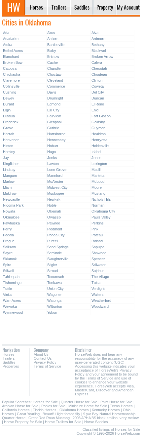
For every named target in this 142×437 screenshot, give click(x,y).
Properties (11, 366)
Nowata (9, 211)
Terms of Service (47, 366)
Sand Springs (58, 247)
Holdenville (100, 146)
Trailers (9, 358)
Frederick (10, 122)
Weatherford (101, 300)
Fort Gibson (101, 116)
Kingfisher (11, 164)
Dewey (8, 98)
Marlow (9, 181)
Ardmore (98, 39)
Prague (9, 241)
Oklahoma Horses (74, 410)
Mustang (98, 193)
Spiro (7, 265)
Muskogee (55, 193)
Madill (95, 170)
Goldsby (98, 122)
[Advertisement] (71, 327)
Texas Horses (121, 406)
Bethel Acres (13, 51)
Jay (6, 158)
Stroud (52, 271)
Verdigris (98, 289)
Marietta (97, 176)
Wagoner (54, 295)
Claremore (11, 80)
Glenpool (54, 122)
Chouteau (99, 74)
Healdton (98, 134)
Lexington (99, 164)
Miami (7, 187)
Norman (97, 205)
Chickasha (11, 74)
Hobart (52, 146)
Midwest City (57, 187)
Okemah (54, 211)
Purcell (52, 241)
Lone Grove (56, 170)
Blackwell (98, 51)
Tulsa (95, 283)
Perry (7, 229)
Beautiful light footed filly (61, 414)
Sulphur (97, 271)
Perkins (97, 223)
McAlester (55, 181)
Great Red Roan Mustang (49, 418)
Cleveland (55, 80)
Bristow (53, 57)
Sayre (8, 253)
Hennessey (56, 140)
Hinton (8, 146)
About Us (41, 354)
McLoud (97, 181)
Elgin (7, 110)
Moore (96, 187)
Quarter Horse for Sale (79, 402)
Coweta (97, 86)
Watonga (54, 300)
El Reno (97, 104)
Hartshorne (56, 134)
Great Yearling (28, 414)
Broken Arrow (102, 57)
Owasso (54, 217)
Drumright (55, 98)
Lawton (53, 164)
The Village (100, 277)
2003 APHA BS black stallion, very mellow (106, 418)
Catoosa (10, 68)
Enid (94, 110)
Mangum (10, 176)
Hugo (51, 152)
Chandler (54, 68)
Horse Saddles (96, 422)
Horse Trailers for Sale (63, 422)
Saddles (9, 362)
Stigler (52, 265)
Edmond (53, 104)
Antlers (52, 39)
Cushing (9, 92)
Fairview (54, 116)
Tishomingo (12, 283)
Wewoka (10, 306)
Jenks (52, 158)
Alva (94, 33)
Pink (94, 229)
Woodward (100, 306)
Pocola (8, 235)
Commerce (56, 86)
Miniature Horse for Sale (87, 406)
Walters (97, 295)
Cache (52, 62)
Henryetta (99, 140)
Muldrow (10, 193)
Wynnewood (13, 312)
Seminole (54, 253)
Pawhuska (11, 223)
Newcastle (11, 199)
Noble (51, 205)
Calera (96, 62)
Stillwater (98, 265)
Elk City (53, 110)
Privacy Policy (45, 362)
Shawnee (98, 253)
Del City (97, 92)
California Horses (16, 410)
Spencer (98, 259)
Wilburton (54, 306)
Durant (8, 104)
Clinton (96, 80)
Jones (96, 158)
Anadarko (10, 39)
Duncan (97, 98)
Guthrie (53, 128)
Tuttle (7, 289)
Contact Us (43, 358)
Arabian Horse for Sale (20, 406)
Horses (9, 354)
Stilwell (8, 271)
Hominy (9, 152)
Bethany (98, 45)
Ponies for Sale (53, 406)
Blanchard (11, 57)
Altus (51, 33)
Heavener (11, 140)
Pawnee (53, 223)
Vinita (7, 295)
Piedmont (54, 229)
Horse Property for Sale (23, 422)
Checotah (99, 68)
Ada (6, 33)
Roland (97, 241)
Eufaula (9, 116)
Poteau (97, 235)
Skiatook (10, 259)
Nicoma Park (13, 205)
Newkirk (53, 199)
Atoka (7, 45)
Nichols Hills (101, 199)
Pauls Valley (101, 217)
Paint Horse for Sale (116, 402)
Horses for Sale (45, 402)
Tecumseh (55, 277)
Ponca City (56, 235)
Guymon (98, 128)
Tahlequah (11, 277)
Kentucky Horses (106, 410)
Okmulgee (11, 217)
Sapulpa (97, 247)
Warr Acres (12, 300)
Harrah (8, 134)
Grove (8, 128)
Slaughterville (57, 259)
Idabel (96, 152)
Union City (55, 289)
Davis (51, 92)
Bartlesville (55, 45)
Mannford (54, 176)
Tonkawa (54, 283)
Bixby (51, 51)
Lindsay (9, 170)
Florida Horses (44, 410)
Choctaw (54, 74)
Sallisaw (9, 247)
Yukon (52, 312)
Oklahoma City (103, 211)
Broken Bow (12, 62)
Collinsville (11, 86)
